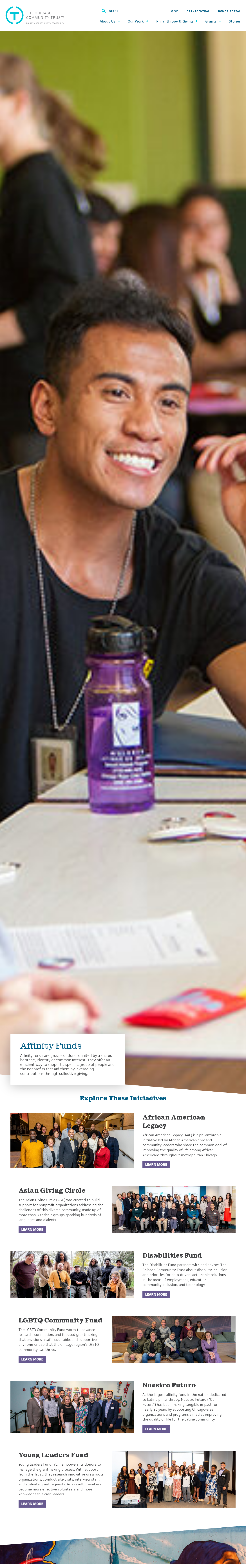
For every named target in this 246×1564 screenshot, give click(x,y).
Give (174, 11)
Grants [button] (210, 21)
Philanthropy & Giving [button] (174, 21)
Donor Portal (229, 11)
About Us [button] (107, 21)
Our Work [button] (136, 21)
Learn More (156, 1164)
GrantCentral (198, 11)
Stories (235, 21)
